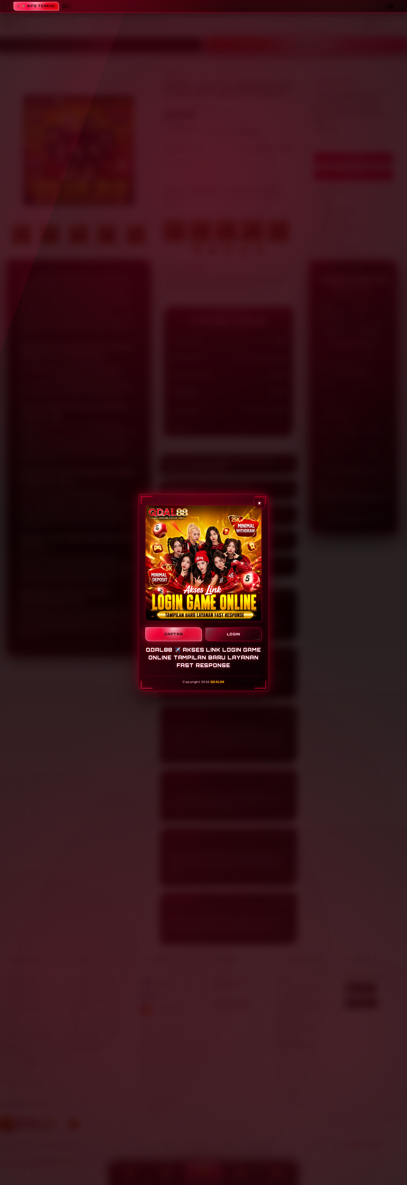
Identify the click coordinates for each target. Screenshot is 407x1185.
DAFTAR (173, 634)
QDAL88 (217, 682)
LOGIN (233, 634)
